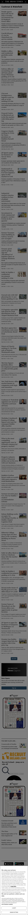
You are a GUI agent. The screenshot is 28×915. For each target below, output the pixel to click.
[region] (14, 890)
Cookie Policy (13, 886)
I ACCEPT (14, 908)
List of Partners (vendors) (7, 904)
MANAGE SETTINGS (14, 912)
